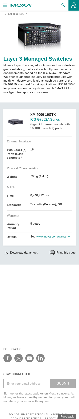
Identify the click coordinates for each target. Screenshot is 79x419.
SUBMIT (63, 383)
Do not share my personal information (38, 414)
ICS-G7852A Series (45, 119)
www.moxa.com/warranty (53, 236)
